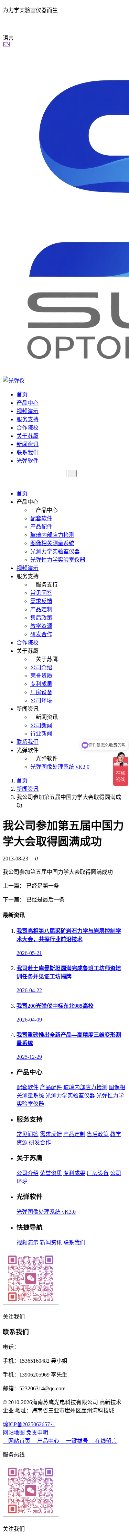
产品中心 (28, 403)
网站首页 (19, 1441)
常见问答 (41, 593)
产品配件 (41, 527)
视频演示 (28, 411)
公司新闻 (41, 725)
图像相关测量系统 (52, 543)
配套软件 (41, 518)
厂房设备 (41, 692)
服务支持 (28, 419)
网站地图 (14, 1433)
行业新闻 (41, 734)
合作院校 (28, 428)
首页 (22, 394)
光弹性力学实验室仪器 (57, 560)
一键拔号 (77, 1441)
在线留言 (105, 1441)
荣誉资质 (41, 676)
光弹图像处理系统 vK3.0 (59, 767)
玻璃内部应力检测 (52, 535)
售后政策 (41, 618)
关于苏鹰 (28, 436)
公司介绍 (41, 667)
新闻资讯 (28, 444)
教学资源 (41, 626)
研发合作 (41, 634)
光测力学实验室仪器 (55, 551)
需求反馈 (41, 601)
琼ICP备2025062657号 (29, 1424)
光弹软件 (28, 461)
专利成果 (41, 684)
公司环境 (41, 700)
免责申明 (37, 1433)
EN (6, 44)
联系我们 (28, 452)
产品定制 (41, 609)
